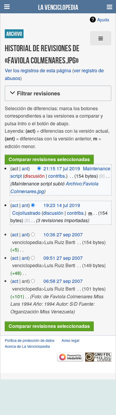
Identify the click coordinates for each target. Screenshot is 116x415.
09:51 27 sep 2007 (63, 257)
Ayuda (103, 20)
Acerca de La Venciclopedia (27, 346)
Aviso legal (70, 340)
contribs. (57, 175)
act (15, 205)
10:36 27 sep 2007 (63, 234)
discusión (34, 175)
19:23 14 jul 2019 (61, 205)
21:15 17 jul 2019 (61, 168)
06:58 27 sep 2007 (63, 281)
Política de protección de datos (29, 340)
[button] (57, 93)
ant (25, 168)
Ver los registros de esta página (38, 70)
